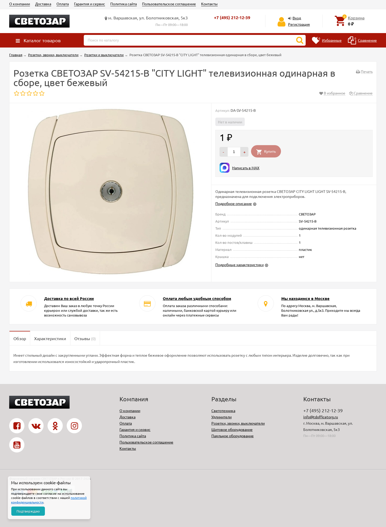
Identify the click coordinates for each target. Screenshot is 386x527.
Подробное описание (233, 203)
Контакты (209, 3)
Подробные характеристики (239, 264)
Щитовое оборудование (232, 429)
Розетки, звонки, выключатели (238, 423)
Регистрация (299, 24)
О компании (19, 3)
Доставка (43, 3)
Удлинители (221, 416)
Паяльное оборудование (232, 435)
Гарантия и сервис (89, 3)
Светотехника (223, 410)
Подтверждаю (28, 511)
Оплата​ (62, 3)
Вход (297, 17)
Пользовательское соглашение (169, 3)
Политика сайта (123, 3)
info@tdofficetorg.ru (320, 416)
